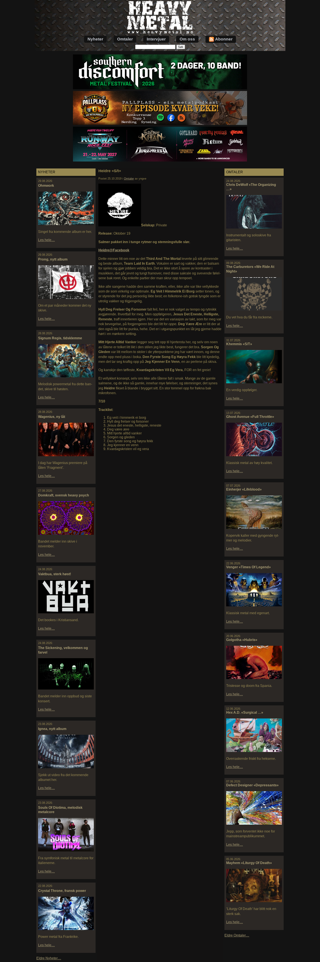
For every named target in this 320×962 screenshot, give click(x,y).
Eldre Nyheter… (48, 958)
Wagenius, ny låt (51, 417)
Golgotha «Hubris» (241, 640)
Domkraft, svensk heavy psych (63, 495)
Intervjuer (156, 39)
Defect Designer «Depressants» (252, 785)
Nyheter (95, 39)
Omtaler (125, 39)
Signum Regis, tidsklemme (60, 338)
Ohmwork (46, 185)
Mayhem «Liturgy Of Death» (249, 863)
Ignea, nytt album (52, 729)
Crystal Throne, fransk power (62, 891)
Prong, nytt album (52, 259)
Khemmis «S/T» (239, 344)
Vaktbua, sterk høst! (54, 574)
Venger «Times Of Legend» (248, 567)
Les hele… (46, 240)
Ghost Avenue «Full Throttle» (250, 417)
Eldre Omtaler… (236, 935)
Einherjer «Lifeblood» (244, 489)
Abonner (223, 39)
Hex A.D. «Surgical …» (244, 712)
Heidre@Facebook (113, 250)
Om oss (187, 39)
